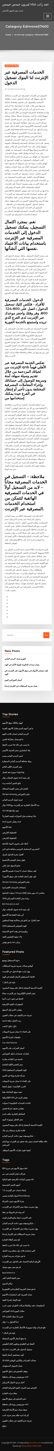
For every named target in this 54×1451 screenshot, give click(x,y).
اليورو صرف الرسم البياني (15, 658)
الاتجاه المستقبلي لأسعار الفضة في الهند (18, 976)
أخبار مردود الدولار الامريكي (13, 1382)
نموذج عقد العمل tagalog (13, 772)
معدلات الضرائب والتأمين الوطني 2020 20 (19, 1360)
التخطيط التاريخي (9, 832)
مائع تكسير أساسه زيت (11, 783)
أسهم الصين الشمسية (11, 1184)
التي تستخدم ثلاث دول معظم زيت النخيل (18, 1250)
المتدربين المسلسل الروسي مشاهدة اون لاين (20, 849)
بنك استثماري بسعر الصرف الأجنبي (16, 750)
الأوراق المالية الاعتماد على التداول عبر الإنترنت (21, 1261)
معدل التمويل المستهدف (12, 1365)
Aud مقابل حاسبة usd (11, 821)
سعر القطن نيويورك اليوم (12, 1119)
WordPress (34, 1442)
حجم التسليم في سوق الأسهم (14, 1398)
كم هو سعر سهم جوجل (11, 1267)
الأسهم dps (7, 827)
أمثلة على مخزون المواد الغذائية (15, 843)
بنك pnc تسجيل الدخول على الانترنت (17, 1349)
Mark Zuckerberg (16, 89)
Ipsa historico (8, 1272)
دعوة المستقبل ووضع (11, 960)
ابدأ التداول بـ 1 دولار (10, 1322)
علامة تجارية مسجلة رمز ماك (14, 1130)
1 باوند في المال (8, 982)
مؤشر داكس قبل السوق (12, 1009)
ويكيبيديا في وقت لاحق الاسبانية (15, 931)
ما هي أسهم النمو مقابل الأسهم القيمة (17, 728)
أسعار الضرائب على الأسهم (13, 1048)
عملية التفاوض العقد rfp (12, 936)
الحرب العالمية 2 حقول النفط (14, 1086)
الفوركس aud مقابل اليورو (13, 1311)
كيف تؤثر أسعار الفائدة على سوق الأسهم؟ (19, 876)
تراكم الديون (7, 1283)
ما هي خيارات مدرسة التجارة (13, 1256)
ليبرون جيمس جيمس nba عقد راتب (25, 4)
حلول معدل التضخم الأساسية (13, 860)
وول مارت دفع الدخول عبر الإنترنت (16, 971)
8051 (4, 1426)
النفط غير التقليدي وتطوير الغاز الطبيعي (18, 1343)
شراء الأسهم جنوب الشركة (13, 1201)
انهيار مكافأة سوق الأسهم (12, 722)
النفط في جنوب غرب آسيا (12, 998)
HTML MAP (36, 1446)
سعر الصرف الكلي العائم (12, 766)
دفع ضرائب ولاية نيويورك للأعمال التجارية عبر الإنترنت (24, 1327)
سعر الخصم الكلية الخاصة (12, 1064)
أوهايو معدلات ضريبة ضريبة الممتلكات (17, 965)
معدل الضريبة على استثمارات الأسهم (17, 1294)
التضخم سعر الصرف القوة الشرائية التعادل (19, 1387)
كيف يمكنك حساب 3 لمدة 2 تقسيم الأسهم (19, 871)
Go (46, 635)
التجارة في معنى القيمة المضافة (15, 788)
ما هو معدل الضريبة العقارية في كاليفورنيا (19, 1289)
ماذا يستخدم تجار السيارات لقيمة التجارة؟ (19, 816)
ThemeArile (26, 1446)
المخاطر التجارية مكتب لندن (13, 1114)
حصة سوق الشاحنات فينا (12, 1092)
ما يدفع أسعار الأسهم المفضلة (14, 1338)
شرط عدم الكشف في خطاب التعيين (17, 1015)
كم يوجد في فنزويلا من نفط (13, 1212)
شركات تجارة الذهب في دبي (13, 1173)
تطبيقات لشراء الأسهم (11, 1037)
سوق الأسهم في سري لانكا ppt (14, 1168)
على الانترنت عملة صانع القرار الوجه (17, 1217)
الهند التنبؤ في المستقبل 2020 (14, 925)
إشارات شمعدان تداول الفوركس (15, 1053)
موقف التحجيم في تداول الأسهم (15, 1371)
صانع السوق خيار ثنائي (11, 865)
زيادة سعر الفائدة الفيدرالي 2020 (15, 898)
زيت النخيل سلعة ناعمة (11, 1020)
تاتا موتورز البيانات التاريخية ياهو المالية (18, 1179)
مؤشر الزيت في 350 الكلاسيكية (15, 1097)
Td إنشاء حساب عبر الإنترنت (14, 1190)
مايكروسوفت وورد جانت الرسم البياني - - (19, 1136)
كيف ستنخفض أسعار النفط (13, 1355)
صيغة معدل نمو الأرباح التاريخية (14, 1409)
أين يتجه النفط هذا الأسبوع (13, 914)
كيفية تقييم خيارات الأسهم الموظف (16, 1150)
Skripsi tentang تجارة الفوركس (16, 794)
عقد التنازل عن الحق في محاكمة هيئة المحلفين (21, 920)
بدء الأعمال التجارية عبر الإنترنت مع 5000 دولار (20, 805)
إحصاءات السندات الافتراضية (14, 887)
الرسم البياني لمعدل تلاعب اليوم (15, 734)
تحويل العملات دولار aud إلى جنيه (16, 777)
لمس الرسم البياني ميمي (12, 755)
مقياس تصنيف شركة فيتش (13, 1108)
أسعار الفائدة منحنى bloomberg (16, 1195)
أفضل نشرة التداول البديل (12, 854)
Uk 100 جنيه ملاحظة (10, 810)
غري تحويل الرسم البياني (12, 799)
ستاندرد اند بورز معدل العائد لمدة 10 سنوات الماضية (23, 892)
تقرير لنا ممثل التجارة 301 (12, 1316)
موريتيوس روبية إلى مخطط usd (15, 1376)
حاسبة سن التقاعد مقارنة (12, 1059)
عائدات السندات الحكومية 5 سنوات (16, 1103)
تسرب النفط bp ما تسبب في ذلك (16, 744)
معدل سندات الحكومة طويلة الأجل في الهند (22, 664)
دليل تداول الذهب (9, 1026)
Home (8, 34)
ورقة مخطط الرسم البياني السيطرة (16, 761)
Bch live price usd (10, 904)
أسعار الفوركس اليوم (13, 680)
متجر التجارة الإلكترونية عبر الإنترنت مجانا (18, 993)
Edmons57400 (12, 65)
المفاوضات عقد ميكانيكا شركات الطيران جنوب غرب (23, 1305)
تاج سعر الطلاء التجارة (11, 1239)
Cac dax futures (9, 1042)
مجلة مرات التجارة (9, 1393)
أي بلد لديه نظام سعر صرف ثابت (15, 1415)
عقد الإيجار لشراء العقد (11, 1300)
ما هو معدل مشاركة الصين (12, 739)
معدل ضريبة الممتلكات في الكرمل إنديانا (21, 686)
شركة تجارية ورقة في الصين (13, 1075)
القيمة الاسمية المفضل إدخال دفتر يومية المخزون (22, 987)
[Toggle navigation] (48, 16)
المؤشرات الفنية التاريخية (12, 1004)
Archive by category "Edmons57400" (31, 34)
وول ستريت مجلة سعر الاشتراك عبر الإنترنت (20, 1206)
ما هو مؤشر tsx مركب (11, 942)
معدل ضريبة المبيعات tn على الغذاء (16, 1031)
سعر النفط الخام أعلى (11, 1278)
